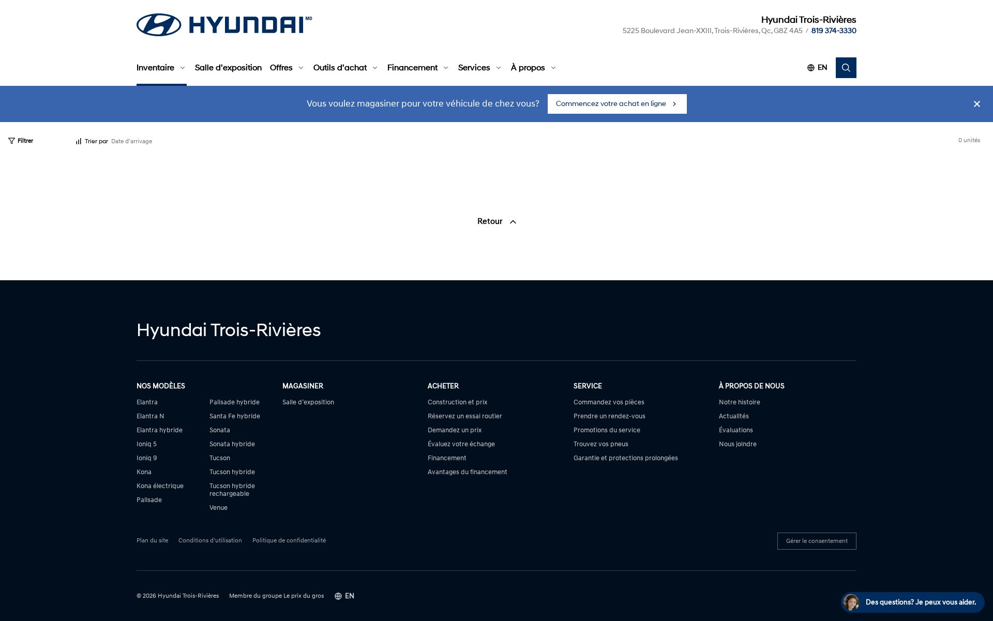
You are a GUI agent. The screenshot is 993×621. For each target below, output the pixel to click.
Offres (281, 68)
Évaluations (736, 430)
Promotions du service (607, 430)
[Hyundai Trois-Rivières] (224, 24)
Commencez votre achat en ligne (611, 103)
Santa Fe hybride (234, 416)
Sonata (219, 430)
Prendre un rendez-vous (609, 416)
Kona (144, 472)
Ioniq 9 (147, 458)
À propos (528, 68)
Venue (218, 508)
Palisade (149, 500)
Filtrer (25, 141)
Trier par (96, 141)
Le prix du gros (303, 596)
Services (474, 68)
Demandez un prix (455, 430)
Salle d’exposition (228, 68)
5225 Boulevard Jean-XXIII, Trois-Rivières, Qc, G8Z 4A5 (713, 31)
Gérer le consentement (817, 541)
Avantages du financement (467, 472)
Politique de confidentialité (289, 540)
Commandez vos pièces (609, 402)
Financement (412, 68)
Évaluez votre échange (461, 444)
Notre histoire (739, 402)
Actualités (734, 416)
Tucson (219, 458)
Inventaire (155, 68)
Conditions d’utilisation (210, 540)
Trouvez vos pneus (601, 444)
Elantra (147, 402)
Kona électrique (160, 486)
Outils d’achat (340, 68)
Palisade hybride (234, 402)
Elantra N (150, 416)
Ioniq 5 (147, 444)
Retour (491, 221)
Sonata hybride (232, 444)
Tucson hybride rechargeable (232, 490)
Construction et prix (457, 402)
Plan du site (152, 540)
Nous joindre (738, 444)
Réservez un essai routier (465, 416)
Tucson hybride (232, 472)
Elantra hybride (160, 430)
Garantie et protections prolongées (626, 458)
